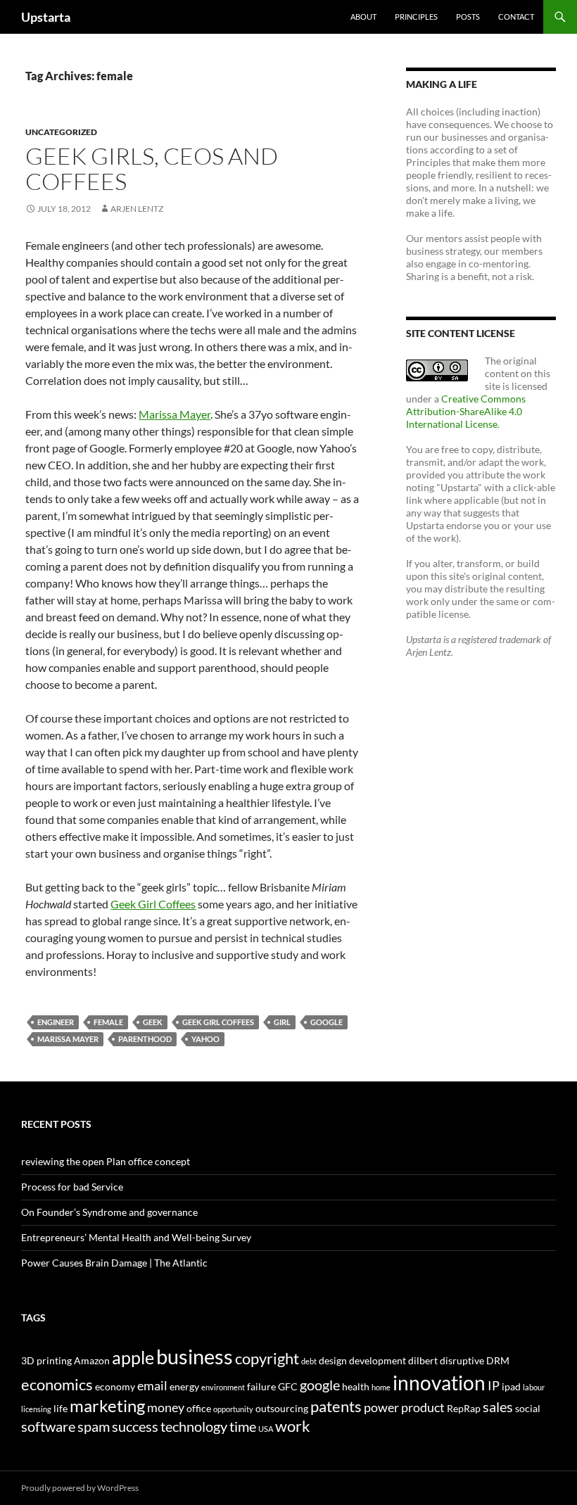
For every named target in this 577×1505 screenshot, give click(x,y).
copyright (267, 1358)
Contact (516, 16)
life (60, 1408)
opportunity (233, 1409)
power (381, 1407)
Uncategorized (61, 132)
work (292, 1425)
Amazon (92, 1360)
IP (494, 1385)
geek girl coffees (218, 1022)
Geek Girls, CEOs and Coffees (151, 168)
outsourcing (281, 1408)
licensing (36, 1409)
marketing (107, 1406)
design (333, 1360)
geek (153, 1022)
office (198, 1408)
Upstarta (45, 17)
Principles (416, 16)
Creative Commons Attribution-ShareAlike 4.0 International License (466, 411)
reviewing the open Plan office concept (105, 1161)
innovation (439, 1383)
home (381, 1387)
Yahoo (205, 1038)
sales (498, 1406)
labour (534, 1387)
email (152, 1385)
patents (336, 1406)
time (242, 1426)
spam (93, 1426)
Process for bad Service (72, 1187)
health (355, 1386)
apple (133, 1357)
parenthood (145, 1038)
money (165, 1407)
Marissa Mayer (174, 414)
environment (223, 1387)
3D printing (46, 1360)
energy (184, 1386)
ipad (511, 1386)
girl (282, 1022)
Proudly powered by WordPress (80, 1487)
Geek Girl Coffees (153, 903)
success (135, 1426)
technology (193, 1426)
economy (115, 1386)
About (363, 16)
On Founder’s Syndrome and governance (109, 1212)
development (377, 1360)
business (194, 1356)
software (48, 1426)
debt (309, 1361)
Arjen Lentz (136, 208)
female (108, 1022)
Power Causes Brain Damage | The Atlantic (114, 1263)
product (423, 1407)
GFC (288, 1386)
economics (57, 1384)
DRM (497, 1360)
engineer (55, 1022)
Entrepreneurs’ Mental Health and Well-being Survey (136, 1237)
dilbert (423, 1360)
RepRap (464, 1408)
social (527, 1408)
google (326, 1022)
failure (261, 1386)
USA (265, 1428)
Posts (468, 16)
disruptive (462, 1360)
